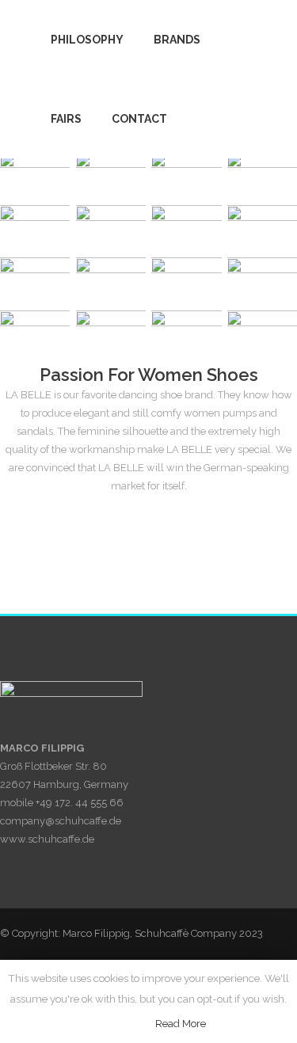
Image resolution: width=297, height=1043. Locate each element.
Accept (122, 1024)
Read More (180, 1023)
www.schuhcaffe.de (47, 839)
